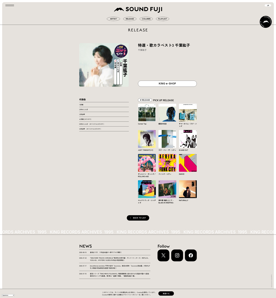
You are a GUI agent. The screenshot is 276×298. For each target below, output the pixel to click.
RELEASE (130, 19)
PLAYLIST (162, 19)
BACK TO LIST (139, 218)
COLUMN (146, 19)
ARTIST (113, 19)
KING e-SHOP (167, 83)
